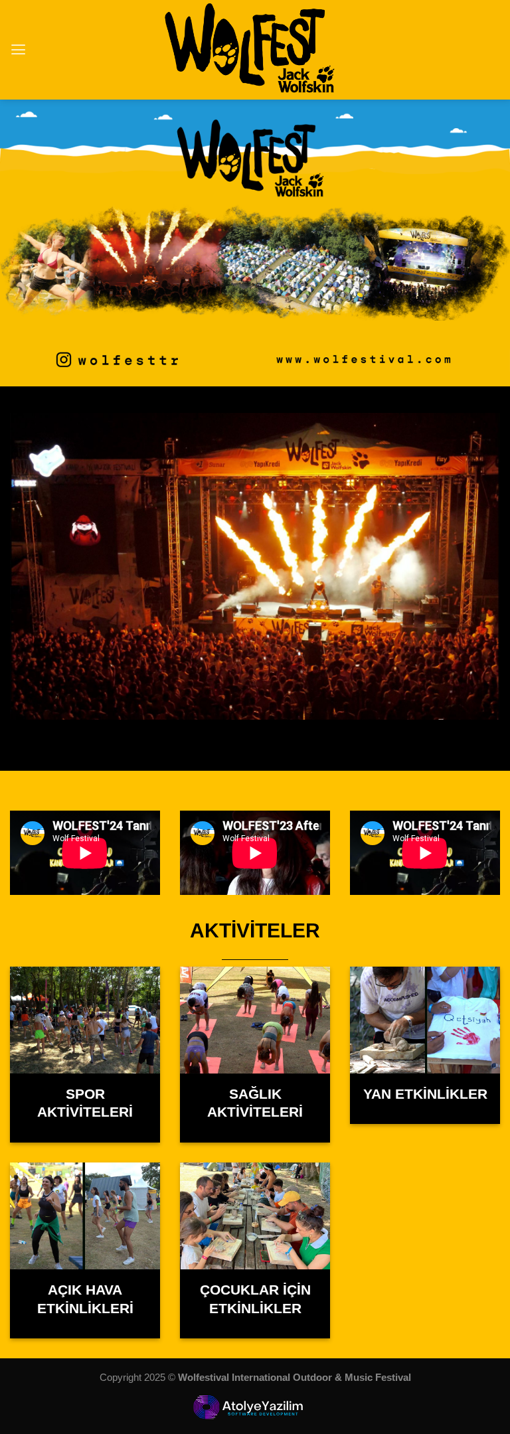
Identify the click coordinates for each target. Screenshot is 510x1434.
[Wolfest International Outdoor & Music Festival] (255, 50)
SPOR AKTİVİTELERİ (85, 1103)
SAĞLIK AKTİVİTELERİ (255, 1103)
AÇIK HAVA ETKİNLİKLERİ (85, 1299)
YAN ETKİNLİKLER (425, 1094)
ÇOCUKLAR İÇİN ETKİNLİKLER (255, 1299)
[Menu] (18, 49)
